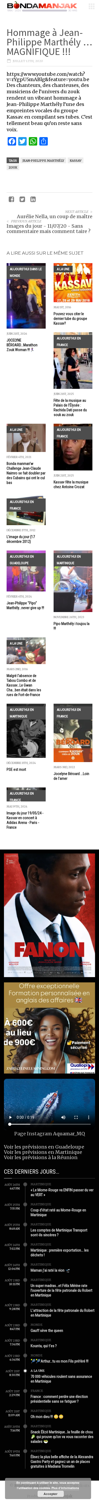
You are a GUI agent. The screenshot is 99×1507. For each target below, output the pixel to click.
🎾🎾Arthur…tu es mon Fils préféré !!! (59, 1361)
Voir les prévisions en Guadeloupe (44, 1147)
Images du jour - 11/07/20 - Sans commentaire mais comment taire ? (49, 228)
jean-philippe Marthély (43, 160)
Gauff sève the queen (47, 1330)
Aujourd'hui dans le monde (26, 272)
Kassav (75, 160)
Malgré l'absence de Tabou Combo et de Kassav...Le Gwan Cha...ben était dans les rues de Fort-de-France (24, 685)
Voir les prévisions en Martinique (43, 1152)
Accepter (51, 1493)
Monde (37, 1325)
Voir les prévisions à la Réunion (41, 1157)
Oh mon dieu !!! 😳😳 (47, 1416)
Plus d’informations (65, 1488)
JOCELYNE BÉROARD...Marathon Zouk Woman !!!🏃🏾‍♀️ (22, 345)
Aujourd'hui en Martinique (69, 559)
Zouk (13, 167)
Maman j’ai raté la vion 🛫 (50, 1270)
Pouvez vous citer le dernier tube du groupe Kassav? (70, 318)
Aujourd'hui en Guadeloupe (22, 559)
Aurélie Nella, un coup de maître (54, 216)
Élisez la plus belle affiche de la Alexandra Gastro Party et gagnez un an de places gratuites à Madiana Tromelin (62, 1461)
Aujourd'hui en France (69, 341)
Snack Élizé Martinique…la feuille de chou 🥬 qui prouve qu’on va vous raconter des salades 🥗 (62, 1437)
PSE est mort (16, 769)
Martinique (41, 1184)
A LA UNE (63, 269)
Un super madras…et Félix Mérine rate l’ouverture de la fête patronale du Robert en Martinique (61, 1290)
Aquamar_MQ (69, 1134)
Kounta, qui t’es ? (44, 1345)
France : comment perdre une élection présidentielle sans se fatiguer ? (59, 1399)
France (37, 1391)
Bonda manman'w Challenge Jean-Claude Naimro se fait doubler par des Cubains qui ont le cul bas (26, 473)
